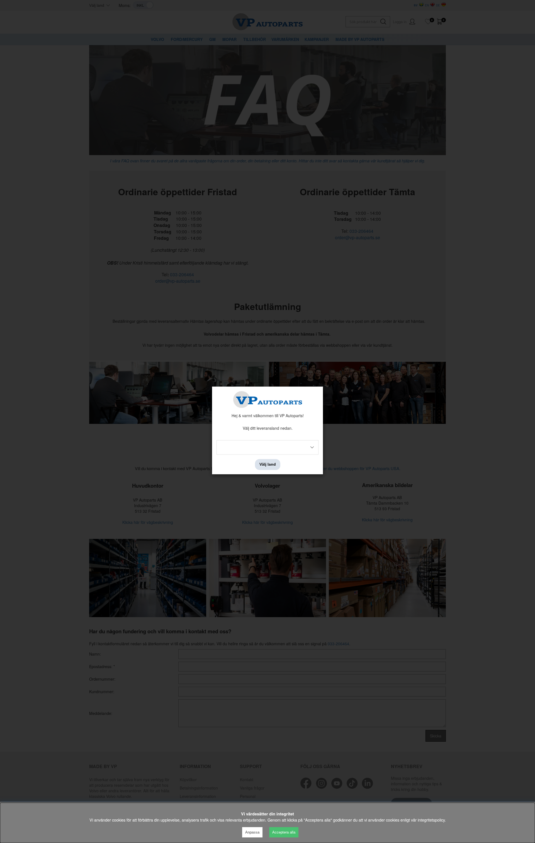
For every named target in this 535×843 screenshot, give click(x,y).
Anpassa (252, 832)
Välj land (267, 464)
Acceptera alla (283, 832)
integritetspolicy (431, 820)
